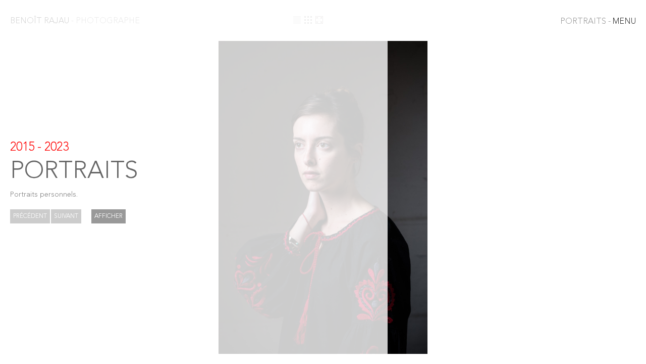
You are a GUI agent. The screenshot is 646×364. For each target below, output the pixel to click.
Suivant (66, 216)
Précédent (30, 216)
